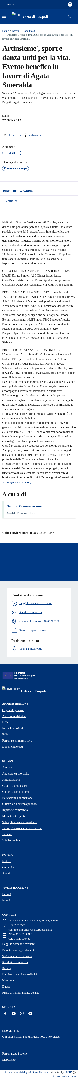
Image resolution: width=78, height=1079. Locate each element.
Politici (6, 734)
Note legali (8, 980)
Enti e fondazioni (12, 728)
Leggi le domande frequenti (18, 944)
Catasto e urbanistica (14, 785)
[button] (10, 4)
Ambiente (8, 767)
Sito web (8, 1072)
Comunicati (28, 30)
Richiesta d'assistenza (15, 962)
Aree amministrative (14, 716)
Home (5, 30)
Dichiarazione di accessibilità (19, 974)
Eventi (6, 900)
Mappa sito (9, 1059)
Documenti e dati (12, 746)
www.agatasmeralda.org (17, 482)
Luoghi (6, 894)
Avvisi (6, 873)
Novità (14, 30)
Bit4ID (68, 1072)
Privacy (6, 968)
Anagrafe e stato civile (15, 773)
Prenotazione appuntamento (18, 950)
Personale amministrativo (17, 740)
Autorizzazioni (11, 779)
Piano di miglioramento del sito (20, 992)
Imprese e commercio (15, 810)
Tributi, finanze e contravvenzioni (22, 828)
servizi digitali (23, 1072)
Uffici (5, 722)
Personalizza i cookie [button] (14, 1053)
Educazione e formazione (17, 797)
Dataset (6, 986)
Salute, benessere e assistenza (19, 822)
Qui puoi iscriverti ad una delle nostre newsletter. (31, 1036)
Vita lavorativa (11, 840)
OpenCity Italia (40, 1072)
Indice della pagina (18, 191)
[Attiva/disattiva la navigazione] (4, 16)
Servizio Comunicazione (24, 506)
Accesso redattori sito (64, 1076)
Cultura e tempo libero (15, 791)
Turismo (7, 834)
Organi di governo (13, 710)
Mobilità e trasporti (13, 816)
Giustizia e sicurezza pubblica (20, 804)
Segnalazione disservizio (17, 956)
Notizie (6, 861)
